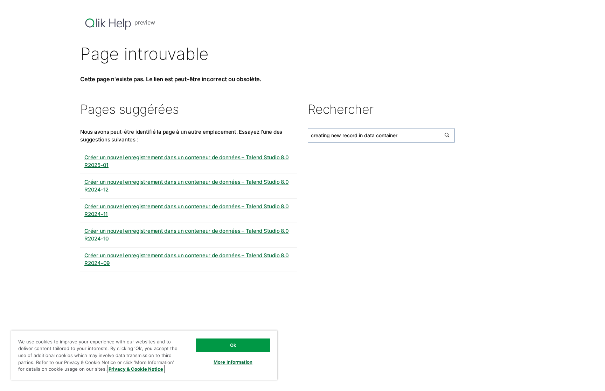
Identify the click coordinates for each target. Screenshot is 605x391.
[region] (144, 355)
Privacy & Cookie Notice (136, 369)
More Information (233, 362)
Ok (233, 345)
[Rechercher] (447, 135)
